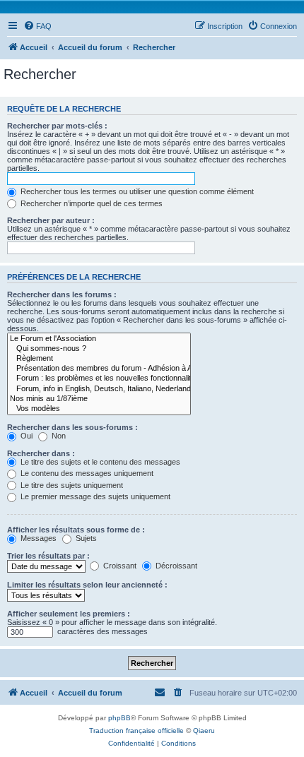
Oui (25, 435)
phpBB (119, 718)
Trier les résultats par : (48, 556)
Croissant (118, 565)
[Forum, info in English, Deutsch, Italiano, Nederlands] (98, 389)
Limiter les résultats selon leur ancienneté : (87, 584)
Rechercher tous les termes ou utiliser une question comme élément (136, 191)
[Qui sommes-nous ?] (98, 349)
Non (57, 435)
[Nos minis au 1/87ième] (98, 399)
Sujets (85, 538)
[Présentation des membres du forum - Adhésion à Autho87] (98, 369)
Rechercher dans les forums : (62, 294)
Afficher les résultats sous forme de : (76, 529)
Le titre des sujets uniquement (70, 485)
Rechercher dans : (41, 453)
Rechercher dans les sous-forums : (72, 427)
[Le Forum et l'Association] (98, 339)
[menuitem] (37, 26)
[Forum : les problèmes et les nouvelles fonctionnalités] (98, 378)
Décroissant (175, 565)
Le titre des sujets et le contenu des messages (99, 462)
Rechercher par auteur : (51, 220)
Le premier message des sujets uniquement (94, 496)
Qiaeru (204, 730)
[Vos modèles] (98, 409)
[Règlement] (98, 359)
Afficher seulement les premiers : (68, 613)
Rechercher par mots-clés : (57, 125)
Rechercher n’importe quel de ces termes (90, 203)
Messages (37, 538)
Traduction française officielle (136, 730)
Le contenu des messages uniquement (85, 473)
